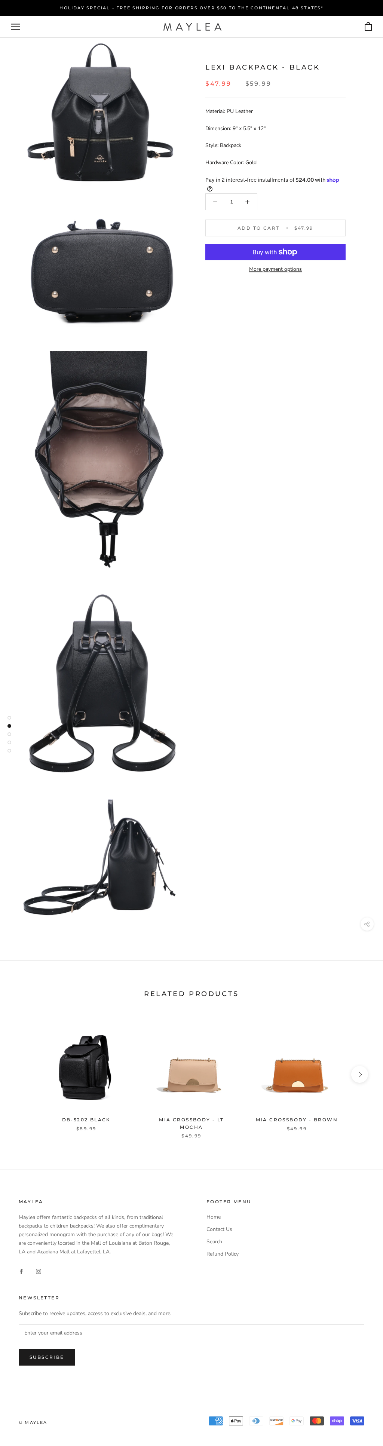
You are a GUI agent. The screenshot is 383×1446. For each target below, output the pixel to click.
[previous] (23, 1074)
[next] (359, 1074)
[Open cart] (368, 26)
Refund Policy (222, 1253)
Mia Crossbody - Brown (297, 1119)
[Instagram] (38, 1271)
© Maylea (33, 1422)
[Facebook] (21, 1271)
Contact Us (219, 1229)
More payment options (275, 269)
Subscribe (47, 1357)
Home (213, 1216)
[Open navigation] (15, 27)
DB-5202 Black (86, 1119)
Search (214, 1241)
